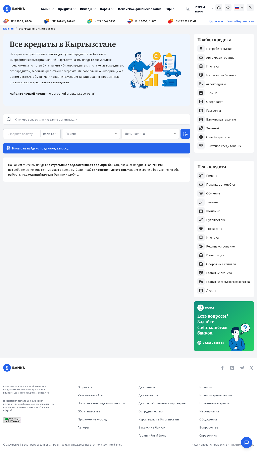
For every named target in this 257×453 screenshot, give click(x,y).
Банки (45, 9)
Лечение (212, 202)
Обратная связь (89, 411)
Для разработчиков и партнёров (162, 403)
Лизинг (211, 93)
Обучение (213, 193)
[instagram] (232, 367)
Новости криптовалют (216, 395)
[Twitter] (251, 367)
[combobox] (50, 133)
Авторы (83, 427)
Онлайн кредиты (218, 137)
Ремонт (211, 176)
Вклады (86, 9)
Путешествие (216, 220)
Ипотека (212, 66)
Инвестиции (215, 255)
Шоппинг (213, 211)
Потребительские (219, 49)
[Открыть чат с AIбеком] (246, 442)
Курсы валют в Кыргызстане (159, 419)
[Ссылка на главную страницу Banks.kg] (14, 9)
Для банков (147, 387)
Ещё (168, 9)
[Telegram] (241, 367)
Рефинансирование (220, 246)
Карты (105, 9)
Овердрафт (214, 102)
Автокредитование (220, 57)
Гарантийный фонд (152, 435)
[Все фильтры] (185, 134)
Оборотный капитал (221, 264)
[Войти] (250, 7)
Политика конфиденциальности (101, 403)
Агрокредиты (216, 84)
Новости (205, 387)
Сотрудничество (151, 411)
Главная (8, 28)
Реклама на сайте (90, 395)
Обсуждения (208, 419)
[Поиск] (228, 7)
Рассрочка (213, 110)
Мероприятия (209, 411)
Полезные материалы (214, 403)
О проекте (85, 387)
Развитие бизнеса (219, 273)
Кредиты (65, 9)
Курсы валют (200, 8)
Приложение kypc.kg (92, 419)
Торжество (214, 229)
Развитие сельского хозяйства (228, 282)
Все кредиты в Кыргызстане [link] (37, 28)
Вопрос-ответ (209, 427)
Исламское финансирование (139, 9)
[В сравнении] (218, 7)
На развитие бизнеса (221, 75)
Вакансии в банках (152, 427)
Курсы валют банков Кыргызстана (231, 21)
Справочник (208, 435)
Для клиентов (148, 395)
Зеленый (212, 128)
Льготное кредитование (224, 146)
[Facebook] (222, 367)
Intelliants (115, 444)
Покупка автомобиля (221, 184)
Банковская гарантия (221, 119)
